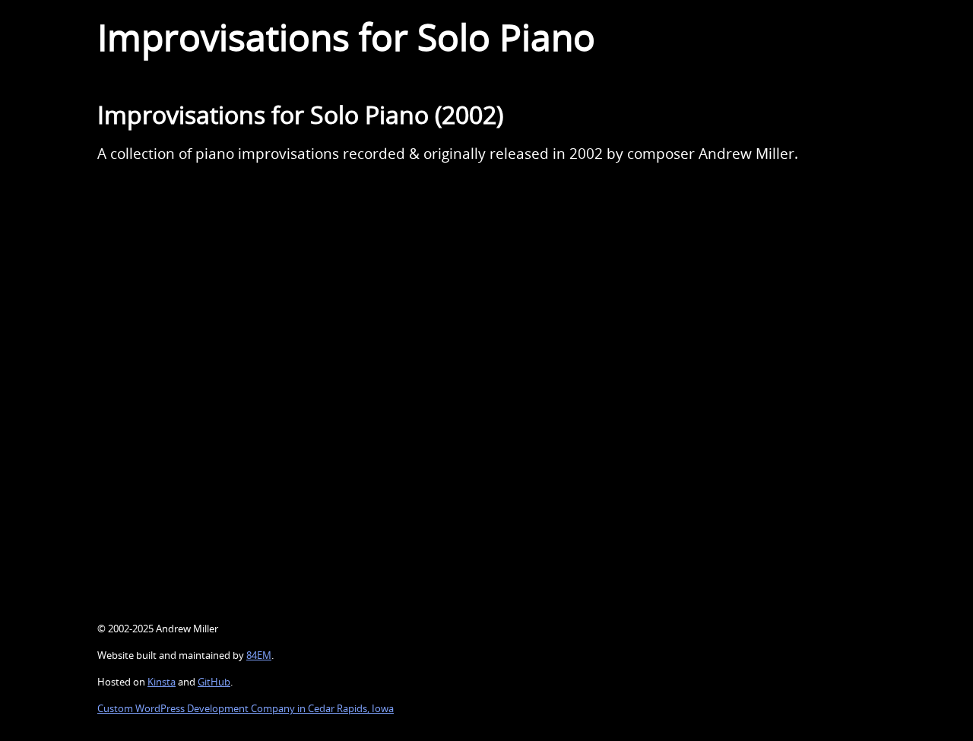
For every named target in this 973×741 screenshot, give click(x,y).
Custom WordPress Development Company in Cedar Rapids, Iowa (245, 708)
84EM (258, 655)
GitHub (214, 682)
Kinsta (161, 682)
